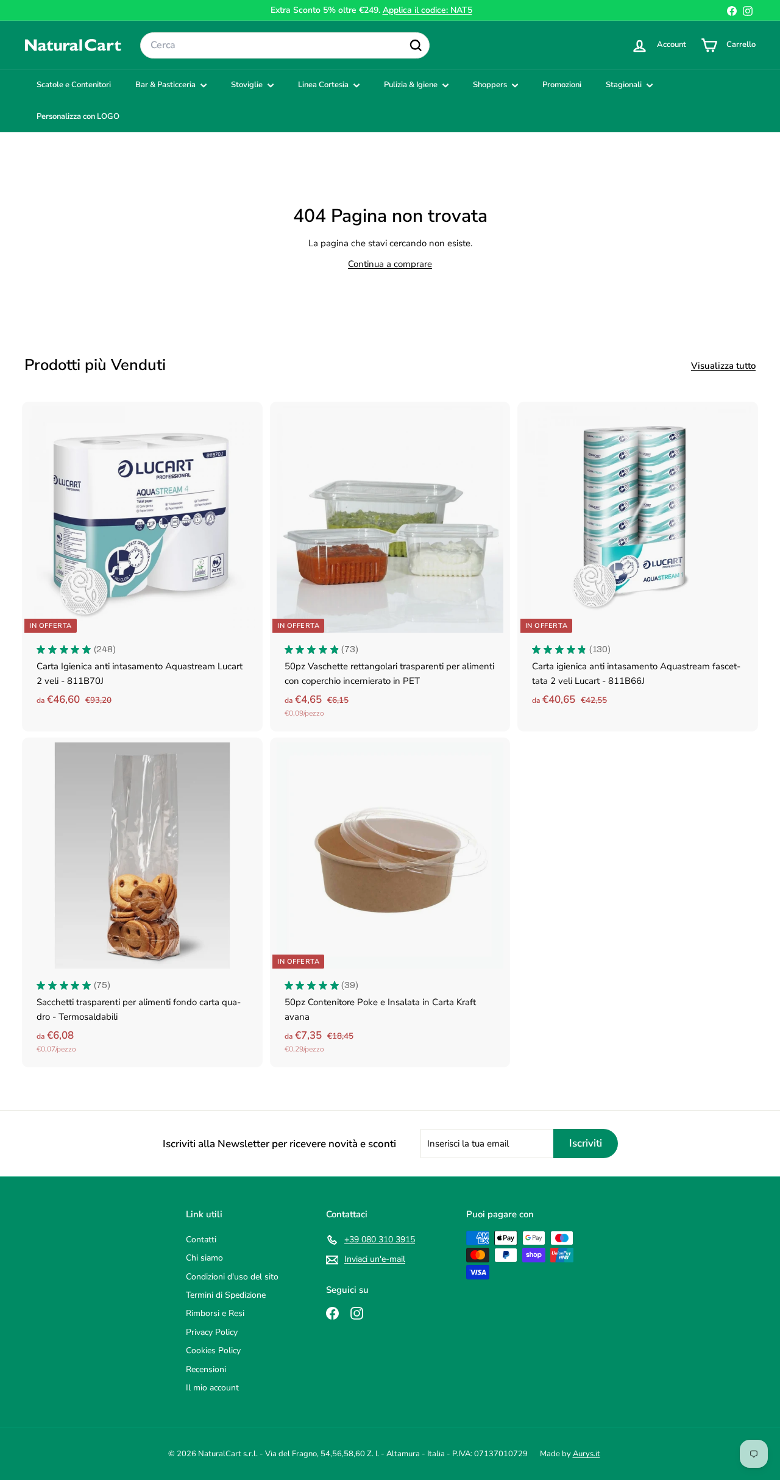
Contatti (201, 1239)
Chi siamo (204, 1258)
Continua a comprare (390, 264)
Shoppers (491, 84)
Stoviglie (247, 84)
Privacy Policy (212, 1332)
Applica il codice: (427, 10)
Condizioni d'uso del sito (232, 1277)
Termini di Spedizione (226, 1295)
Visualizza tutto (723, 366)
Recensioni (206, 1369)
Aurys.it (586, 1453)
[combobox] (285, 45)
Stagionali (625, 84)
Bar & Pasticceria (166, 84)
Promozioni (561, 84)
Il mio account (212, 1387)
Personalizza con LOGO (78, 116)
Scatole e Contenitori (74, 84)
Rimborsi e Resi (215, 1313)
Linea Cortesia (324, 84)
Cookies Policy (213, 1350)
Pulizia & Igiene (411, 84)
